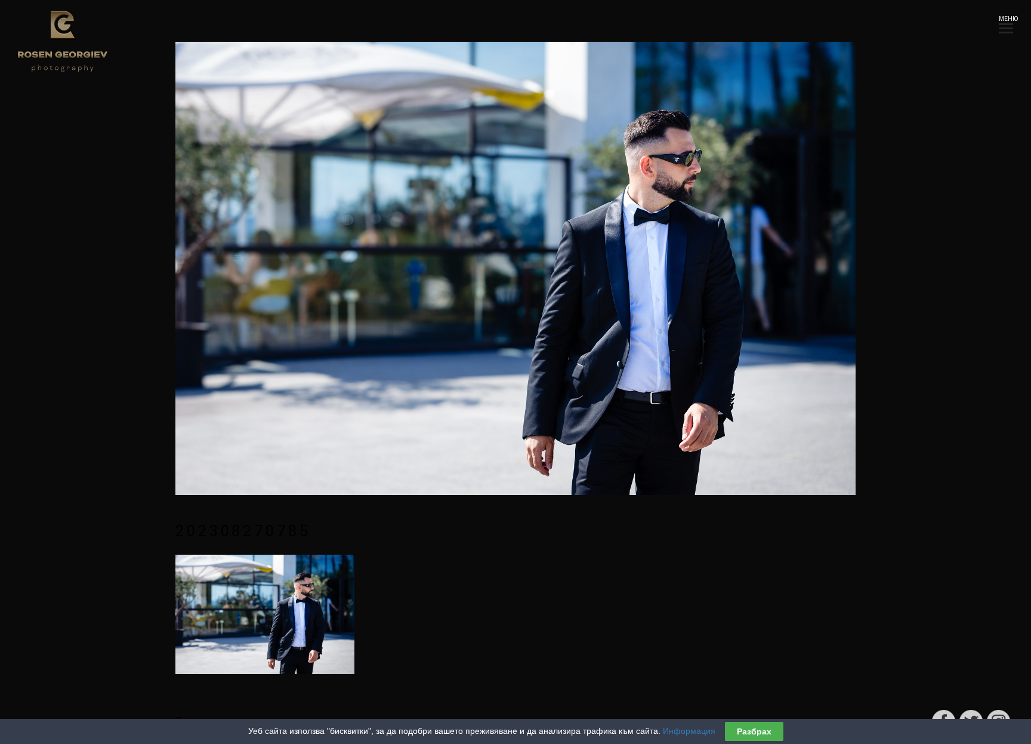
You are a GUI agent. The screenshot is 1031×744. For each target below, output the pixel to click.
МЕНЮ (1006, 19)
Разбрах (754, 731)
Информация (689, 731)
